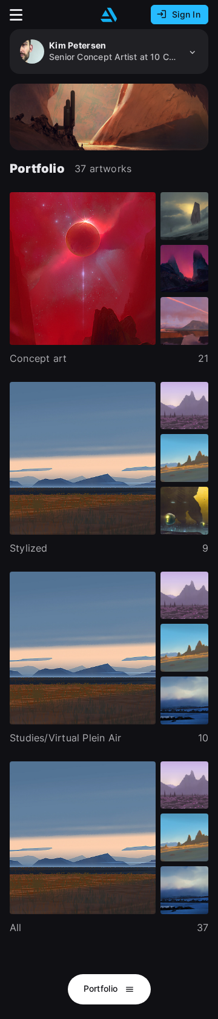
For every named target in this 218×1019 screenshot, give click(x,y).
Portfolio (102, 988)
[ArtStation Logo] (109, 14)
